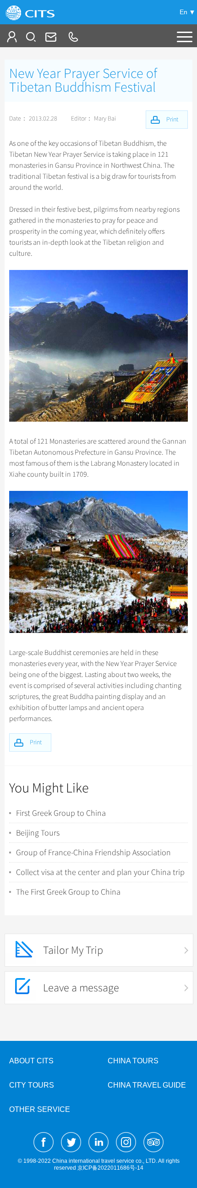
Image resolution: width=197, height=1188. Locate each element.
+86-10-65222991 (72, 36)
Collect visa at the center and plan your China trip (100, 872)
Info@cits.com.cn (49, 36)
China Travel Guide (147, 1085)
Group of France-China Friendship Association (93, 852)
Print (36, 742)
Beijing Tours (38, 833)
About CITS (31, 1061)
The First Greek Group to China (68, 892)
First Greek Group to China (61, 813)
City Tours (31, 1085)
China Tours (133, 1061)
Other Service (39, 1109)
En (183, 12)
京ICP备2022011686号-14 (110, 1168)
